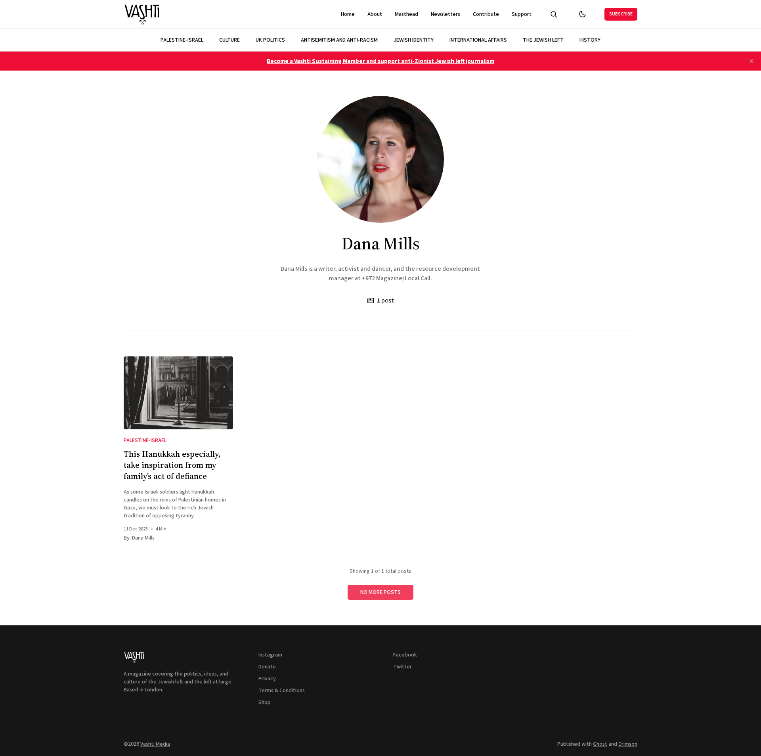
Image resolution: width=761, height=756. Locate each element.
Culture (229, 40)
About (374, 14)
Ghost (600, 744)
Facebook (405, 655)
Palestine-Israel (182, 40)
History (589, 40)
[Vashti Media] (142, 14)
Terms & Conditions (281, 691)
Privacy (267, 679)
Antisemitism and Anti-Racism (339, 40)
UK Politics (270, 40)
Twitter (402, 667)
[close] (751, 61)
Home (348, 14)
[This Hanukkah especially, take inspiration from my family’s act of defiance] (178, 392)
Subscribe (621, 14)
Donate (267, 667)
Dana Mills (143, 538)
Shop (264, 702)
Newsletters (445, 14)
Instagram (270, 655)
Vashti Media (155, 744)
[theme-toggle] (582, 14)
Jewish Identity (414, 40)
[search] (553, 14)
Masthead (406, 14)
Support (522, 14)
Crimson (627, 744)
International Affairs (478, 40)
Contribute (486, 14)
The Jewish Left (543, 40)
